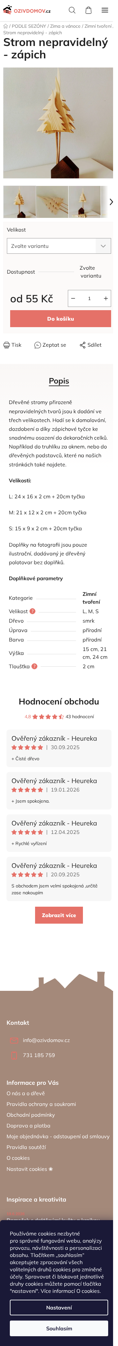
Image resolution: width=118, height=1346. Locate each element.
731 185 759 (39, 1055)
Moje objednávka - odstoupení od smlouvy (58, 1136)
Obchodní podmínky (31, 1115)
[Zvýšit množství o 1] (106, 298)
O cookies (88, 1291)
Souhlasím (59, 1328)
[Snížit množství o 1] (73, 298)
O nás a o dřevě (26, 1093)
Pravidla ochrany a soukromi (41, 1104)
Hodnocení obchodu (59, 701)
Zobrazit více (59, 915)
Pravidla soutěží (26, 1147)
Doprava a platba (28, 1125)
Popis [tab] (59, 381)
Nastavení (59, 1307)
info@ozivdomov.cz (46, 1040)
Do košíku (60, 318)
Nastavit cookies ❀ (30, 1169)
